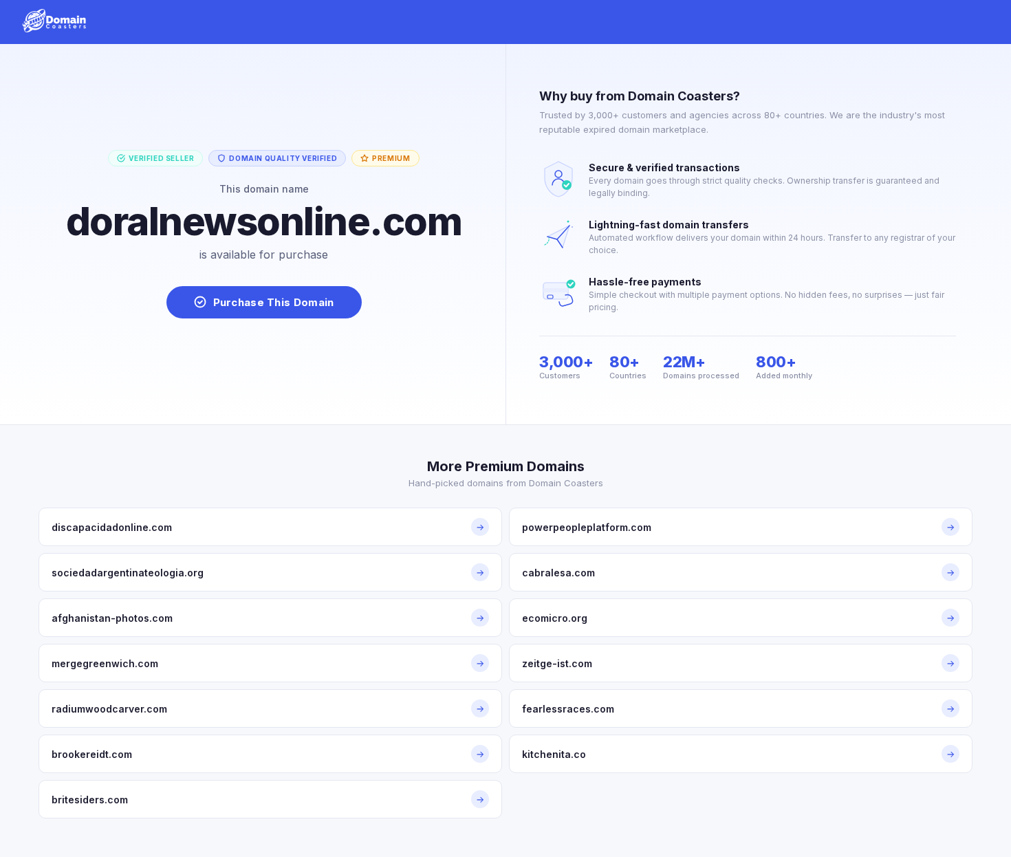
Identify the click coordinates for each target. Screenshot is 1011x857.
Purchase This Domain (273, 302)
